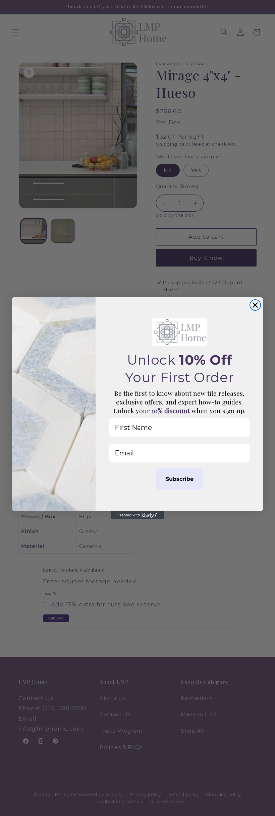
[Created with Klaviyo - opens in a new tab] (137, 515)
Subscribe (180, 479)
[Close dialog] (255, 305)
